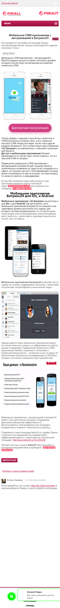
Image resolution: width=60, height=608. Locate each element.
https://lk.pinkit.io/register (43, 486)
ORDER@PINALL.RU (19, 186)
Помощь (30, 606)
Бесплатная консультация (30, 128)
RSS (55, 39)
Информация (30, 601)
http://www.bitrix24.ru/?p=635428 (29, 440)
